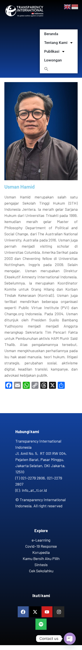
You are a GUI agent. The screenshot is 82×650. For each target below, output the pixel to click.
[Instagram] (58, 611)
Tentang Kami (55, 42)
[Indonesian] (75, 6)
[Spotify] (40, 624)
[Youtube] (47, 611)
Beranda (51, 34)
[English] (67, 6)
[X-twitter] (35, 611)
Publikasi (51, 51)
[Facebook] (23, 611)
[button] (59, 69)
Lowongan (53, 60)
